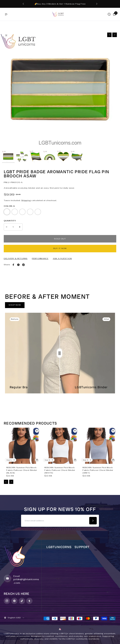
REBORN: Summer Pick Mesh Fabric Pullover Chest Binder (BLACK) (21, 470)
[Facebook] (13, 265)
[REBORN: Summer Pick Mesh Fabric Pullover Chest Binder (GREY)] (98, 446)
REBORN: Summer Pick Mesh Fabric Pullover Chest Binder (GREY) (97, 470)
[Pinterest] (23, 265)
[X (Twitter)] (18, 265)
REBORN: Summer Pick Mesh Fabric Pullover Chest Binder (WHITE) (59, 470)
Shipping (26, 200)
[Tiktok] (22, 601)
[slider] (59, 353)
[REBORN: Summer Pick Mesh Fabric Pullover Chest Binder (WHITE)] (60, 446)
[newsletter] (93, 520)
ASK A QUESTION (62, 258)
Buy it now (60, 248)
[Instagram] (7, 601)
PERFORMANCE (40, 258)
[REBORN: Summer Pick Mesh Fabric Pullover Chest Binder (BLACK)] (22, 446)
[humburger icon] (6, 14)
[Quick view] (37, 431)
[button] (23, 4)
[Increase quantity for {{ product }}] (19, 226)
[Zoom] (6, 35)
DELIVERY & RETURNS (16, 258)
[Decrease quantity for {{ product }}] (6, 226)
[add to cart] (37, 460)
